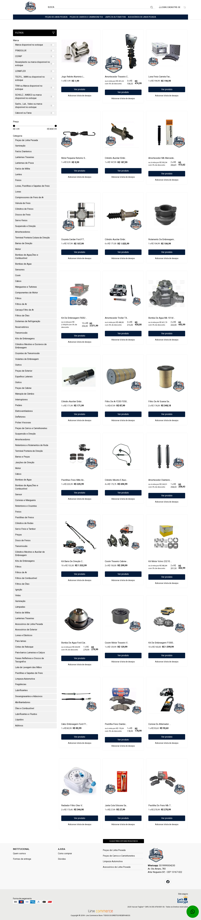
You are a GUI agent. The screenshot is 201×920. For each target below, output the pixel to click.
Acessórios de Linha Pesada (142, 17)
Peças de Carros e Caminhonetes (86, 17)
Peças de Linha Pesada (56, 17)
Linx (30, 7)
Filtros (19, 32)
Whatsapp (193, 912)
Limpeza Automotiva (115, 17)
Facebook (167, 881)
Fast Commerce (156, 856)
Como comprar (65, 853)
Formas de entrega (22, 859)
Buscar (151, 7)
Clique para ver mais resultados (123, 841)
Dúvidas (62, 859)
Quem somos (19, 853)
